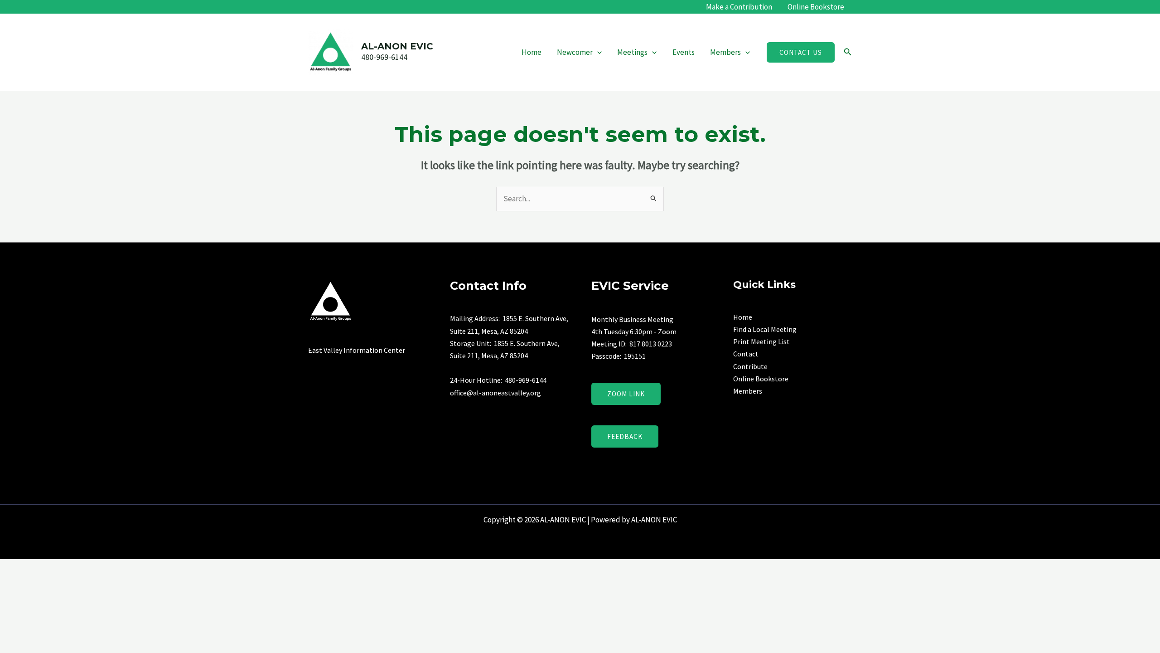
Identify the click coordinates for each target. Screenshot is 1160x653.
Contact (746, 353)
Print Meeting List (761, 341)
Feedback (625, 436)
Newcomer (575, 52)
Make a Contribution (739, 7)
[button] (597, 52)
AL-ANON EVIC (397, 46)
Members (725, 52)
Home (531, 52)
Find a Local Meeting (765, 329)
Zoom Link (626, 394)
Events (683, 52)
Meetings (632, 52)
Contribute (750, 366)
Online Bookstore (816, 7)
